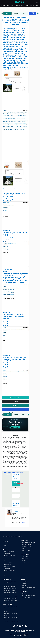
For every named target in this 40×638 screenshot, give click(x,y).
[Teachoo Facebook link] (14, 626)
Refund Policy (32, 630)
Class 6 (32, 5)
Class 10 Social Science (26, 562)
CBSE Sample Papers (26, 597)
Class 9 (18, 5)
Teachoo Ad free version (26, 544)
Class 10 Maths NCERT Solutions (10, 596)
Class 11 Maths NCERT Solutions (10, 598)
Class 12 (3, 5)
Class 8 (22, 5)
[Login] (37, 2)
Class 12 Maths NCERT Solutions (10, 600)
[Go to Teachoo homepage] (19, 1)
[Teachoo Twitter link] (20, 626)
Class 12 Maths (25, 564)
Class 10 (13, 5)
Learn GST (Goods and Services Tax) (29, 587)
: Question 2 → (15, 397)
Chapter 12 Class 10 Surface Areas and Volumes (10, 8)
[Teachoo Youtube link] (23, 626)
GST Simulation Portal (26, 550)
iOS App (5, 545)
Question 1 (16, 483)
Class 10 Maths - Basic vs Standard (28, 595)
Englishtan (24, 593)
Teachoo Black (22, 522)
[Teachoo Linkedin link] (26, 626)
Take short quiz (15, 405)
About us (7, 630)
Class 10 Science (25, 558)
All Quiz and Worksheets (15, 409)
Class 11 (8, 5)
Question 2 (15, 490)
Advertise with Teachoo (20, 631)
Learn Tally (24, 585)
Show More (15, 468)
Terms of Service (18, 630)
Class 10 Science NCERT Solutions (11, 621)
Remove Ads (15, 401)
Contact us (12, 630)
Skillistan (23, 548)
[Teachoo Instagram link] (17, 626)
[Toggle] (2, 2)
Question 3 (15, 495)
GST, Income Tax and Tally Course (28, 542)
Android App (6, 543)
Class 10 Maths (25, 556)
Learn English (24, 581)
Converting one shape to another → (15, 503)
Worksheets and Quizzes (26, 546)
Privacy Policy (25, 630)
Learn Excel (24, 583)
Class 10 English (25, 560)
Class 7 (27, 5)
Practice (36, 5)
